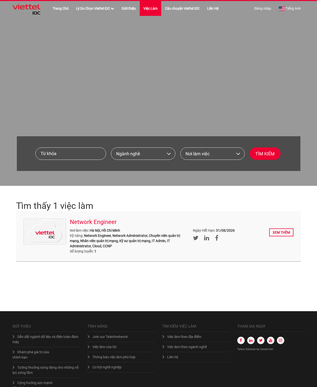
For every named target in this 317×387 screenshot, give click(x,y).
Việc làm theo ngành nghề (187, 347)
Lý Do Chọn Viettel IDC (93, 8)
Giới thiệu (129, 8)
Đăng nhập (262, 8)
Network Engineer (93, 222)
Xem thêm (281, 232)
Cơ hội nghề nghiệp (107, 367)
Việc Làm (150, 8)
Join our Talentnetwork (110, 337)
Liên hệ (172, 357)
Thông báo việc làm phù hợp (113, 357)
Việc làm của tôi (104, 347)
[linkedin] (251, 340)
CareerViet (266, 349)
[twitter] (260, 340)
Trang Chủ (61, 8)
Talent (241, 349)
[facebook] (241, 340)
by (258, 349)
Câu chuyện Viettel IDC (182, 8)
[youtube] (270, 340)
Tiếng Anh (293, 8)
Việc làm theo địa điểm (184, 337)
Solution (251, 349)
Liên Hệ (212, 8)
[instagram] (280, 340)
